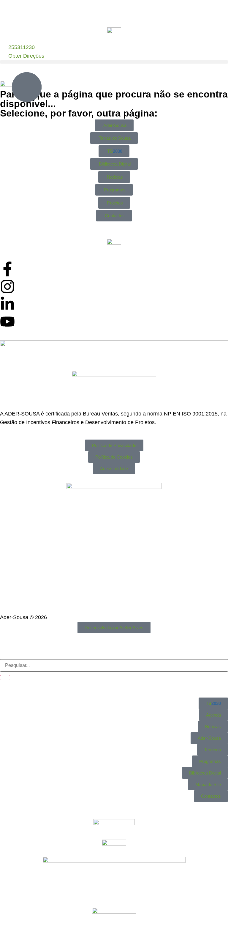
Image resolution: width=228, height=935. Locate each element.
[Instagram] (7, 286)
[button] (114, 62)
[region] (114, 13)
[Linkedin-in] (7, 304)
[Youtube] (7, 321)
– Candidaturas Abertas (173, 13)
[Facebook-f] (7, 269)
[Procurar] (5, 677)
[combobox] (114, 665)
